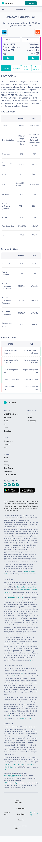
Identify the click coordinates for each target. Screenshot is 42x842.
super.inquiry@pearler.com (12, 775)
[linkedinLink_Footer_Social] (18, 484)
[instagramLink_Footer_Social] (10, 484)
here (30, 660)
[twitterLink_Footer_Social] (14, 484)
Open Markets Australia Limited (27, 587)
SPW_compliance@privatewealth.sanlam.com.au (20, 783)
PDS (21, 673)
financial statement (25, 718)
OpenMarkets (10, 597)
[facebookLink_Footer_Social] (6, 484)
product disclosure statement (13, 764)
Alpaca (20, 597)
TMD (13, 676)
